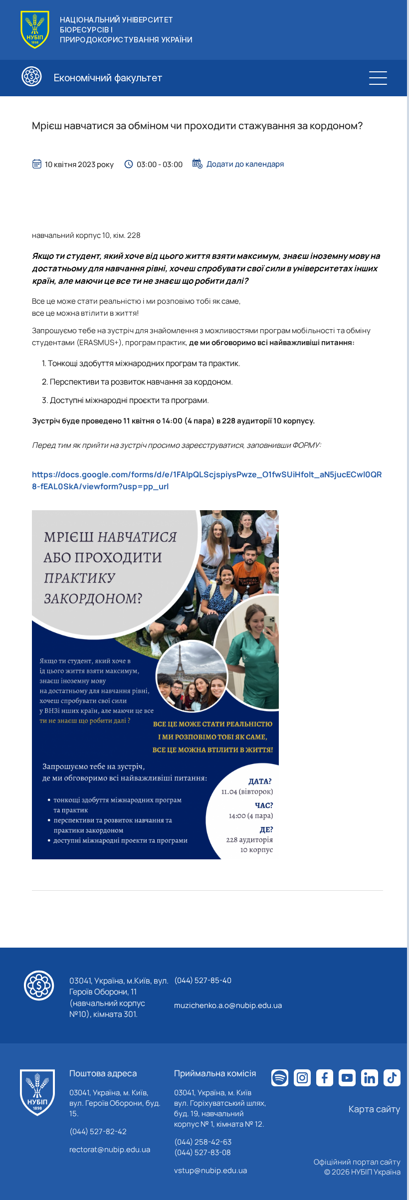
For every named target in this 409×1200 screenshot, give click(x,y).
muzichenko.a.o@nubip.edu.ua (228, 1005)
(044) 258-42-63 (202, 1142)
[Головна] (37, 1092)
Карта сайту (375, 1108)
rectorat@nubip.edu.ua (109, 1149)
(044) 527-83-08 (202, 1152)
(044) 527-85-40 (202, 980)
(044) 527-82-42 (98, 1131)
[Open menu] (378, 78)
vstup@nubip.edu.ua (210, 1170)
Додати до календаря (245, 164)
